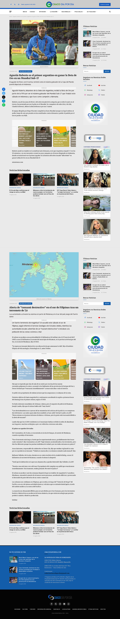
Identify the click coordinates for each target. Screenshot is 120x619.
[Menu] (10, 11)
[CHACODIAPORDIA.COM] (60, 4)
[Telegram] (3, 101)
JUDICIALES (56, 609)
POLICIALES (79, 11)
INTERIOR (42, 11)
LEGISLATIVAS (66, 609)
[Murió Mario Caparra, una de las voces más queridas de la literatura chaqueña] (87, 34)
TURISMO (32, 609)
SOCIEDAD (17, 609)
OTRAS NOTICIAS (93, 609)
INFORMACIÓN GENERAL (25, 71)
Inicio (10, 16)
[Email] (3, 97)
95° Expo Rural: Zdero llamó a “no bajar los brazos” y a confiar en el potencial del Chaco (67, 192)
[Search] (110, 11)
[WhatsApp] (3, 105)
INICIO (25, 11)
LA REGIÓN (53, 11)
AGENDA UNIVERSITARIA (79, 609)
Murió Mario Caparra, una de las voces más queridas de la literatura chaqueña (102, 33)
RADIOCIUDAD (104, 4)
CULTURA (25, 609)
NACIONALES (66, 11)
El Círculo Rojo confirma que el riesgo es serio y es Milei (19, 191)
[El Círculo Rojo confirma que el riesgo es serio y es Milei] (20, 180)
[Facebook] (3, 89)
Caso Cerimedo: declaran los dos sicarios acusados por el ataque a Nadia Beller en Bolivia (101, 44)
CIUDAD (32, 11)
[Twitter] (3, 93)
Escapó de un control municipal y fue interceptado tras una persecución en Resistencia (101, 55)
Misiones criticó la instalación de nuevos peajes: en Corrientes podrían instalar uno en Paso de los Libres (43, 193)
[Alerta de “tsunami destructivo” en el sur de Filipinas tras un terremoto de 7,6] (44, 274)
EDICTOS (103, 609)
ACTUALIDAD (91, 11)
